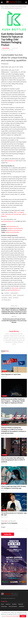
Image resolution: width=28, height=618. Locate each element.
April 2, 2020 (4, 435)
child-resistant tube (6, 295)
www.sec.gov (14, 288)
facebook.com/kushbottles (14, 230)
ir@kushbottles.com (10, 161)
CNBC (15, 212)
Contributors (21, 606)
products (15, 297)
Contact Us (8, 604)
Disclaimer (14, 604)
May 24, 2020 (4, 376)
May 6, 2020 (4, 405)
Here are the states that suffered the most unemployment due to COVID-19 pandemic (13, 460)
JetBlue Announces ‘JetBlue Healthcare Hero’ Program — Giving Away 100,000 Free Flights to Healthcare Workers (13, 401)
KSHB (14, 295)
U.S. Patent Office (6, 300)
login (6, 521)
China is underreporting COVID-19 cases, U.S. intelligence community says (13, 487)
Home (2, 6)
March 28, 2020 (5, 517)
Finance (4, 509)
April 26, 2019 (15, 48)
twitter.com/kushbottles (12, 232)
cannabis (7, 293)
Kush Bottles (20, 295)
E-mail (3, 527)
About (2, 604)
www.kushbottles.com (7, 221)
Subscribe (7, 534)
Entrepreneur (18, 214)
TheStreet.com (9, 214)
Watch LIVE (20, 604)
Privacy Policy (4, 606)
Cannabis (7, 6)
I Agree (23, 616)
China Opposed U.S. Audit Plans (11, 374)
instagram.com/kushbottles (15, 228)
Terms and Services (13, 606)
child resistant (14, 293)
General (4, 371)
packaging (4, 297)
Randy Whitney (5, 48)
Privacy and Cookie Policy (12, 616)
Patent (10, 297)
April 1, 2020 (4, 490)
